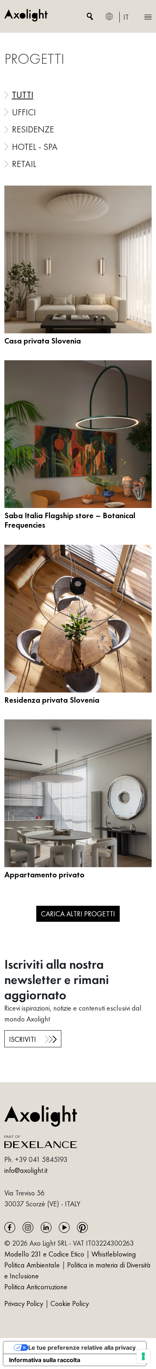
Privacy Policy (24, 1303)
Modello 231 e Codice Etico (44, 1254)
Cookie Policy (69, 1303)
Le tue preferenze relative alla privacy (82, 1347)
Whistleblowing (113, 1254)
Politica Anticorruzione (35, 1286)
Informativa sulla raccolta (44, 1360)
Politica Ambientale (32, 1265)
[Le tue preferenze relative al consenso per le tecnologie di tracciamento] (143, 1356)
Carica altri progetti (78, 913)
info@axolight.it (26, 1170)
